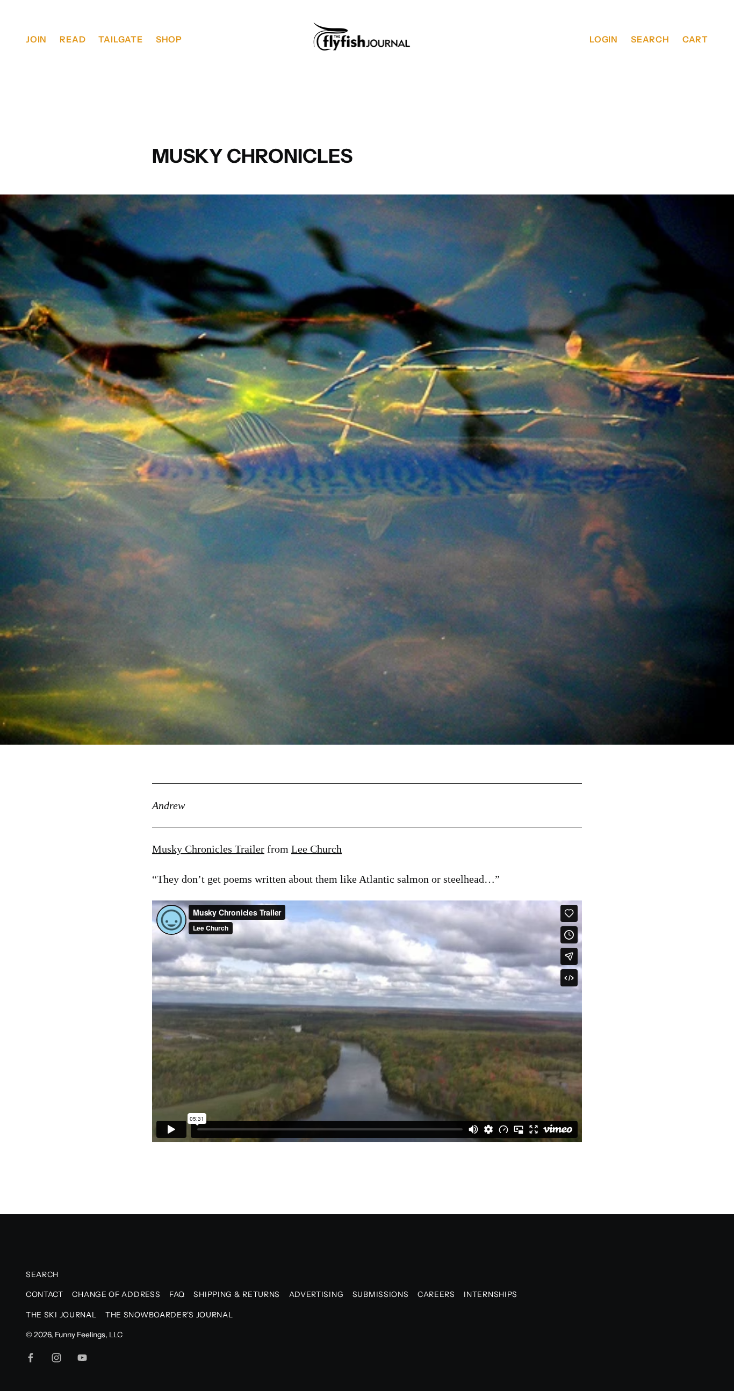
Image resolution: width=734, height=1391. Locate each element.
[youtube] (82, 1358)
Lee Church (316, 849)
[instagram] (56, 1358)
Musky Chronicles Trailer (208, 849)
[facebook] (31, 1358)
